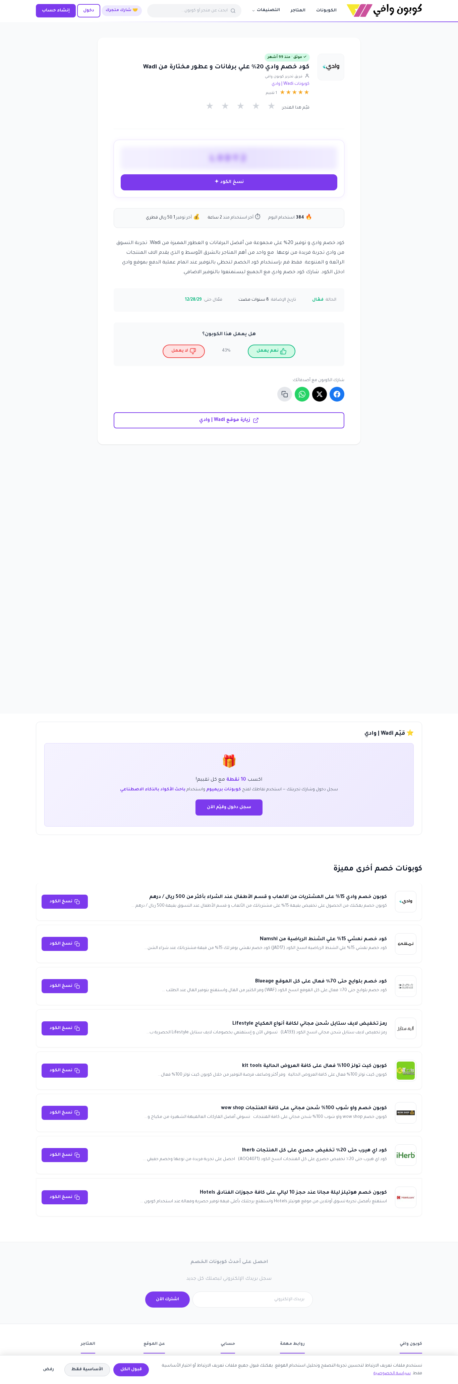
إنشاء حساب (56, 10)
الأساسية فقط (87, 1369)
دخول (88, 10)
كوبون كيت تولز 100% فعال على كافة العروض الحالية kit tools (314, 1066)
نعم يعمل (267, 351)
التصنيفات (268, 10)
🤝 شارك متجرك (122, 10)
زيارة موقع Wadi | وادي (224, 420)
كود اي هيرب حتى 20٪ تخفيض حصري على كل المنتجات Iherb (314, 1150)
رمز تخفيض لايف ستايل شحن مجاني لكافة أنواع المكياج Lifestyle (309, 1024)
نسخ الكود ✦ (229, 182)
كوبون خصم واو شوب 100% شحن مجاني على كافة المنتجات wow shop (304, 1108)
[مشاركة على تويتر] (319, 394)
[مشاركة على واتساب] (302, 394)
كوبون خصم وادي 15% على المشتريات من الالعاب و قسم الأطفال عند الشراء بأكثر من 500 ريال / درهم (268, 897)
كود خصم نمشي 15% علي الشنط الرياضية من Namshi (323, 939)
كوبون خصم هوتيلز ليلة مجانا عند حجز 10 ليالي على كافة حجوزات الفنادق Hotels (293, 1193)
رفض (48, 1369)
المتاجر (298, 10)
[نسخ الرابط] (284, 394)
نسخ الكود (61, 901)
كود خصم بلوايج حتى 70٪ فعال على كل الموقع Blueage (321, 981)
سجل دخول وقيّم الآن (229, 807)
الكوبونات (326, 10)
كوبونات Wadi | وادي (290, 84)
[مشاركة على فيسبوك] (337, 394)
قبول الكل (131, 1369)
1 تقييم (271, 93)
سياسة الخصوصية (392, 1373)
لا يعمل (179, 351)
